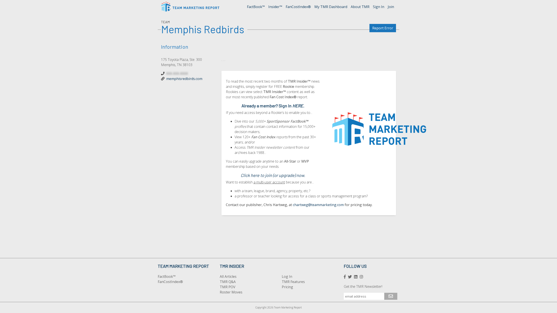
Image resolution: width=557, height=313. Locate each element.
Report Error (382, 28)
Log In (287, 276)
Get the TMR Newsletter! (363, 286)
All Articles (228, 276)
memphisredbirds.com (184, 78)
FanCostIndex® (298, 6)
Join (391, 6)
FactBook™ (256, 6)
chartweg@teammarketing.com (318, 204)
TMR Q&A (228, 281)
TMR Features (293, 281)
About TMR (360, 6)
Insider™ (275, 6)
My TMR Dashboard (330, 6)
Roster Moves (231, 292)
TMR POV (227, 287)
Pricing (287, 287)
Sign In (378, 6)
